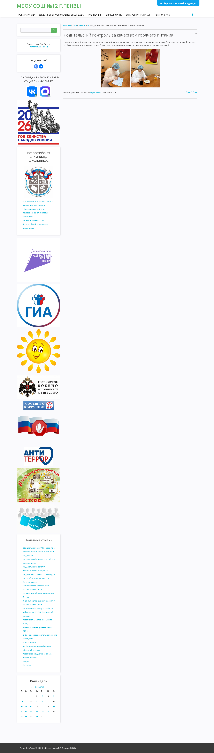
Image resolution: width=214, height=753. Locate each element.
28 (26, 716)
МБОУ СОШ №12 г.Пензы (49, 5)
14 (26, 706)
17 (42, 706)
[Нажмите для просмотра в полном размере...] (115, 67)
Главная (67, 25)
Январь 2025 (38, 686)
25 (48, 711)
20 (22, 711)
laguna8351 (95, 92)
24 (42, 711)
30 (37, 716)
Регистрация (35, 46)
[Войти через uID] (36, 66)
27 (22, 716)
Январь (81, 25)
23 (37, 711)
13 (22, 706)
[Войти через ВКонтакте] (41, 66)
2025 (75, 25)
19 (54, 706)
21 (26, 711)
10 (42, 701)
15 (31, 706)
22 (31, 711)
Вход (45, 46)
